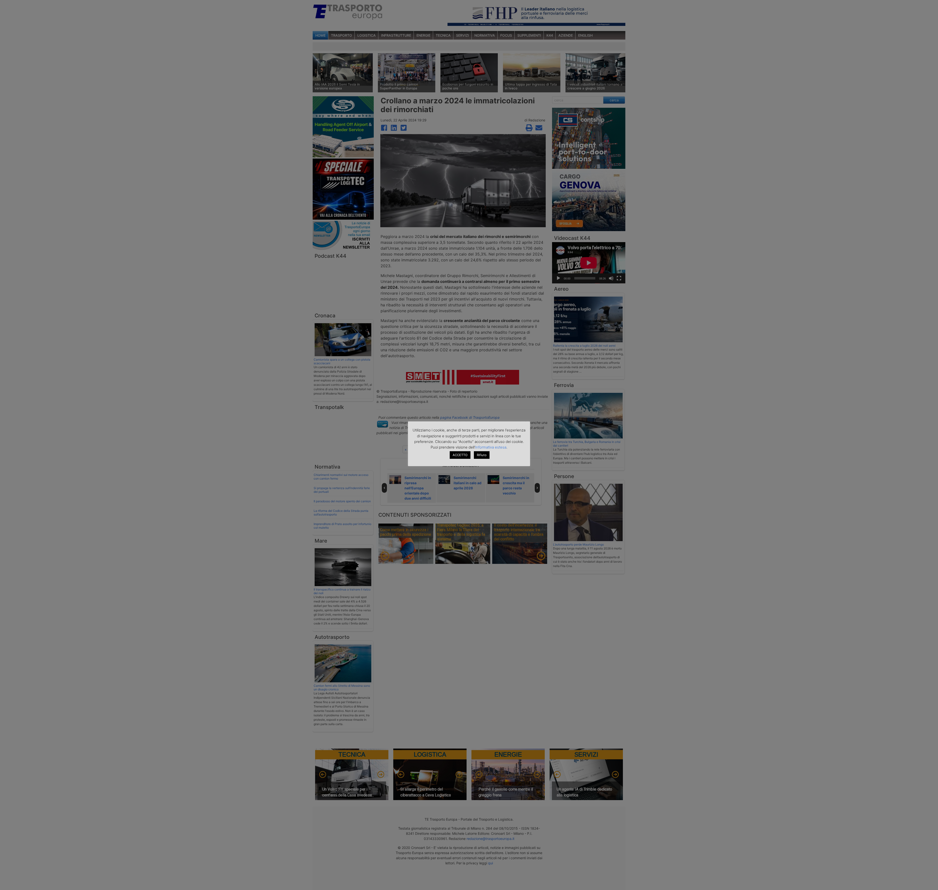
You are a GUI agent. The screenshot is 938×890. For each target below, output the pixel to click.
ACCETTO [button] (460, 455)
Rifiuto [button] (482, 455)
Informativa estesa (490, 447)
